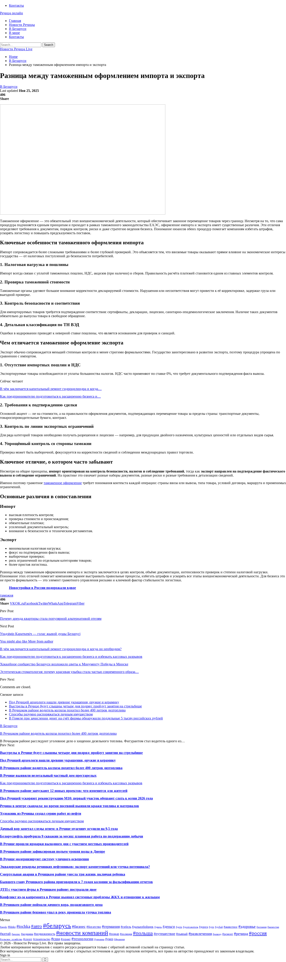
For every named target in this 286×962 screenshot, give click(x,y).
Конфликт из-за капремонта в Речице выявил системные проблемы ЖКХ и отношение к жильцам (80, 897)
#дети (179, 927)
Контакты (16, 5)
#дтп (211, 927)
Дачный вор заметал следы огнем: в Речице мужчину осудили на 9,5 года (59, 829)
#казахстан (273, 927)
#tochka (23, 926)
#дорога (203, 926)
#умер (109, 939)
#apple (3, 927)
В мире (14, 33)
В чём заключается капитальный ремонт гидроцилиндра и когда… (51, 389)
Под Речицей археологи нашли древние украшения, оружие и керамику (64, 702)
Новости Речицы (22, 25)
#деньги (169, 926)
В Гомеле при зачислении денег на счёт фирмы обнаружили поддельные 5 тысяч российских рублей (86, 718)
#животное (231, 926)
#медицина (27, 934)
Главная (15, 21)
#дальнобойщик (143, 926)
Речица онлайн (11, 13)
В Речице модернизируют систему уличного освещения (44, 859)
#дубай (219, 927)
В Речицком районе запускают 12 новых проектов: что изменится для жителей (63, 791)
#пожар (114, 934)
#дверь (158, 927)
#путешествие (164, 934)
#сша (55, 939)
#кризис (16, 934)
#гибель (126, 926)
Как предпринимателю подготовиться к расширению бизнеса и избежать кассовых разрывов (71, 783)
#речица (241, 933)
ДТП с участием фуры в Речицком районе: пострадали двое (48, 889)
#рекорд (217, 934)
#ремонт (227, 934)
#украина (99, 939)
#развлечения (200, 933)
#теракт (66, 939)
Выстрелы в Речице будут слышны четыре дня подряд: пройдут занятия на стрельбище (75, 706)
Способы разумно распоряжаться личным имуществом (51, 714)
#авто (36, 926)
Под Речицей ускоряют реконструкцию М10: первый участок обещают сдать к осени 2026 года (76, 798)
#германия (111, 926)
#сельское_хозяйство (11, 939)
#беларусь (57, 925)
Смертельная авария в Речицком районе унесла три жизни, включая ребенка (62, 874)
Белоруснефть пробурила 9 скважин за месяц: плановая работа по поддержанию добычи (71, 836)
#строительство (41, 939)
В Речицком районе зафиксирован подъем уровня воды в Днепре (52, 851)
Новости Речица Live (16, 49)
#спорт (27, 939)
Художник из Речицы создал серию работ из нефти (40, 813)
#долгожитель (190, 927)
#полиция (126, 934)
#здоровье (247, 926)
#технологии (82, 939)
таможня (6, 595)
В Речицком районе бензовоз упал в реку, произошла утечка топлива (55, 912)
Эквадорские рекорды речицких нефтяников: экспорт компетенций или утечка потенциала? (75, 867)
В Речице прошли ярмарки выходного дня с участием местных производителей (64, 844)
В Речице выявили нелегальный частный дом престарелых (48, 775)
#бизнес (79, 926)
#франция (119, 939)
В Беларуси (17, 29)
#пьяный (182, 934)
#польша (143, 933)
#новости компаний (82, 932)
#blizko (12, 926)
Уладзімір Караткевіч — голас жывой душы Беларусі (40, 634)
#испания (262, 927)
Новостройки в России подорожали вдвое (42, 588)
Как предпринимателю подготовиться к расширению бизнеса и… (50, 396)
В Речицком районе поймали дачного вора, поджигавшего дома (51, 905)
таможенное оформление (63, 483)
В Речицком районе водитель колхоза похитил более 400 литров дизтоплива (67, 710)
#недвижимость (44, 934)
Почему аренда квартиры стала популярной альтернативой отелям (50, 618)
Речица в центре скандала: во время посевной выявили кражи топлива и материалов (69, 806)
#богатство (93, 926)
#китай (5, 934)
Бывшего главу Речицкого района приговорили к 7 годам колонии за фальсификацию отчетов (76, 882)
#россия (258, 933)
